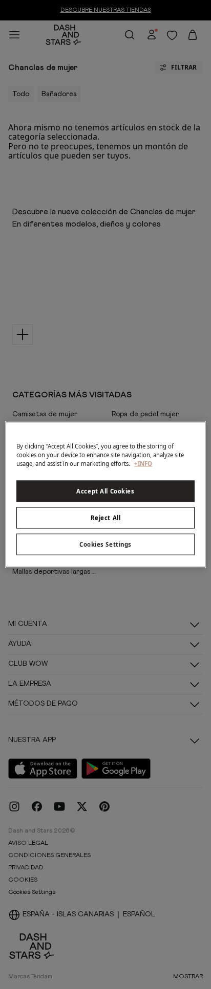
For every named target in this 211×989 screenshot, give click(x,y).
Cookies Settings (105, 544)
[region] (105, 494)
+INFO (143, 463)
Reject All (106, 518)
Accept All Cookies (105, 491)
